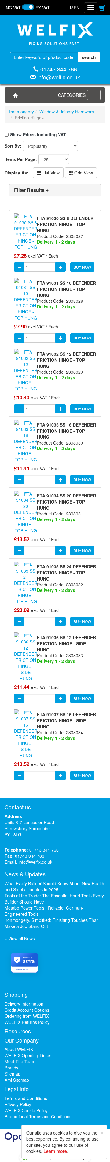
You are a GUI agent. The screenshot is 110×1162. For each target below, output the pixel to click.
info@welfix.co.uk (58, 77)
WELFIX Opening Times (28, 1055)
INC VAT (13, 8)
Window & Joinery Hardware (66, 111)
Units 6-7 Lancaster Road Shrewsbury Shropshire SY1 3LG (29, 828)
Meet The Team (20, 1061)
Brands (11, 1068)
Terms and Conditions (26, 1098)
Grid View (83, 173)
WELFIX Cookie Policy (26, 1110)
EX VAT (42, 8)
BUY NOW (82, 266)
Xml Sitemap (17, 1080)
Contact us (18, 807)
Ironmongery (21, 111)
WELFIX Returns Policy (27, 1022)
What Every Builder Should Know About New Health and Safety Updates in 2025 (54, 886)
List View (50, 173)
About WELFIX (19, 1049)
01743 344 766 (58, 69)
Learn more (55, 1151)
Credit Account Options (27, 1010)
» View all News (20, 938)
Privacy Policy (18, 1104)
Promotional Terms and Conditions (38, 1116)
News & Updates (25, 874)
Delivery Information (24, 1004)
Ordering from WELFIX (27, 1016)
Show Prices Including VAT (38, 134)
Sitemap (12, 1074)
